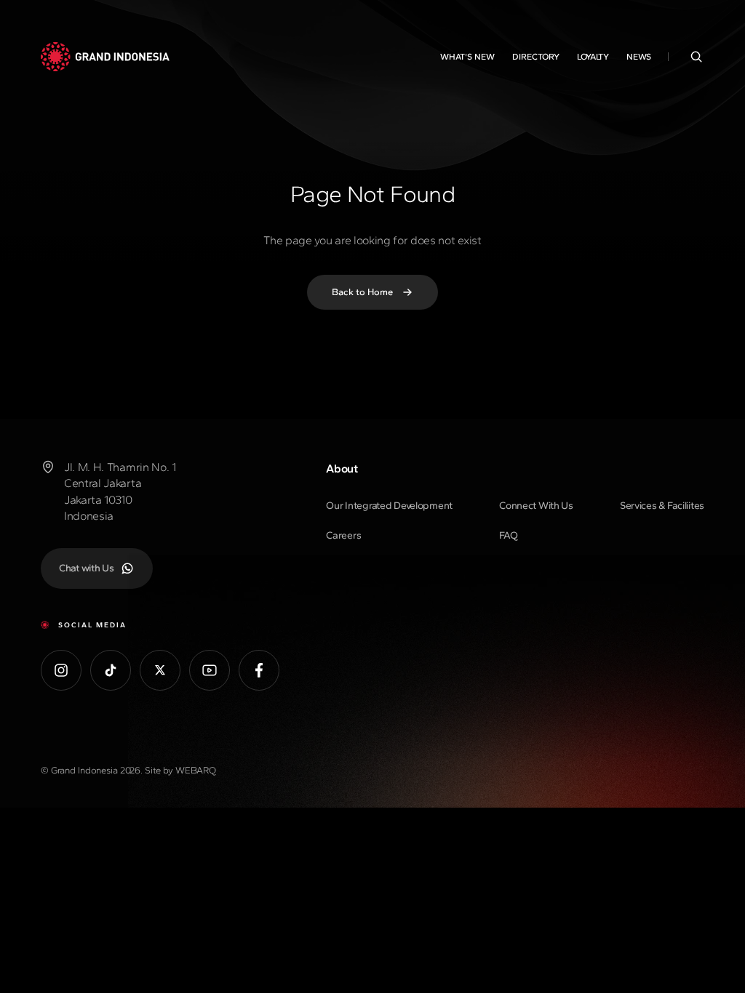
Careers (343, 535)
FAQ (508, 535)
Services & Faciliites (662, 505)
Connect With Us (536, 505)
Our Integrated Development (389, 505)
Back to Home (362, 291)
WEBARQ (195, 770)
